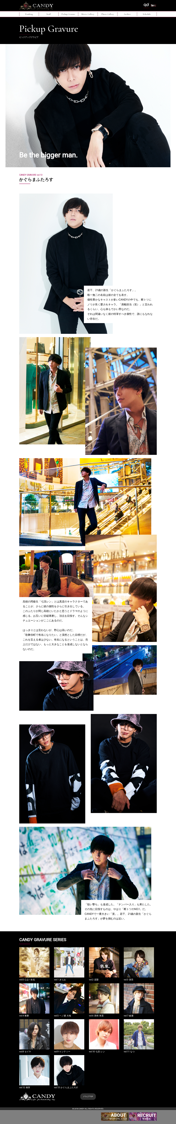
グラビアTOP (88, 1096)
